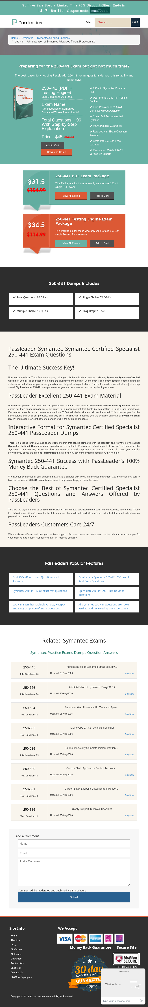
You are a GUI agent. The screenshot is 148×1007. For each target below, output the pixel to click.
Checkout (16, 967)
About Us (15, 940)
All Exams (16, 954)
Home (14, 38)
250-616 (29, 809)
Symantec (27, 38)
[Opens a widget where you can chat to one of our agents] (123, 986)
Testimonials (17, 963)
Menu (90, 22)
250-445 (29, 667)
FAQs (14, 945)
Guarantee (16, 958)
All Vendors (17, 949)
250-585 (29, 728)
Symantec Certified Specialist (53, 38)
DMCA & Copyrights (21, 977)
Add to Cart (52, 145)
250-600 (29, 768)
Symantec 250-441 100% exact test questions (40, 591)
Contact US (17, 972)
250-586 (29, 748)
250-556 (29, 687)
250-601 (29, 789)
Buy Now (129, 673)
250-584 (29, 707)
